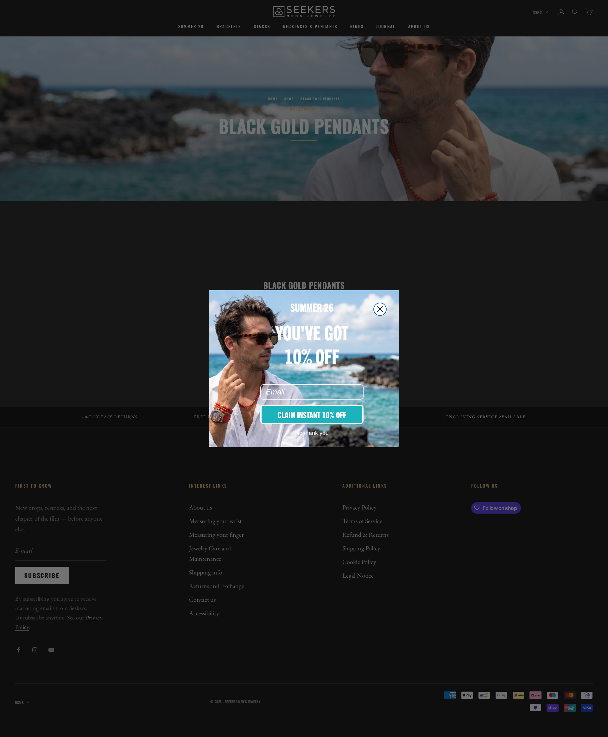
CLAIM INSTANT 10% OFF (312, 414)
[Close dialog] (380, 309)
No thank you (312, 433)
